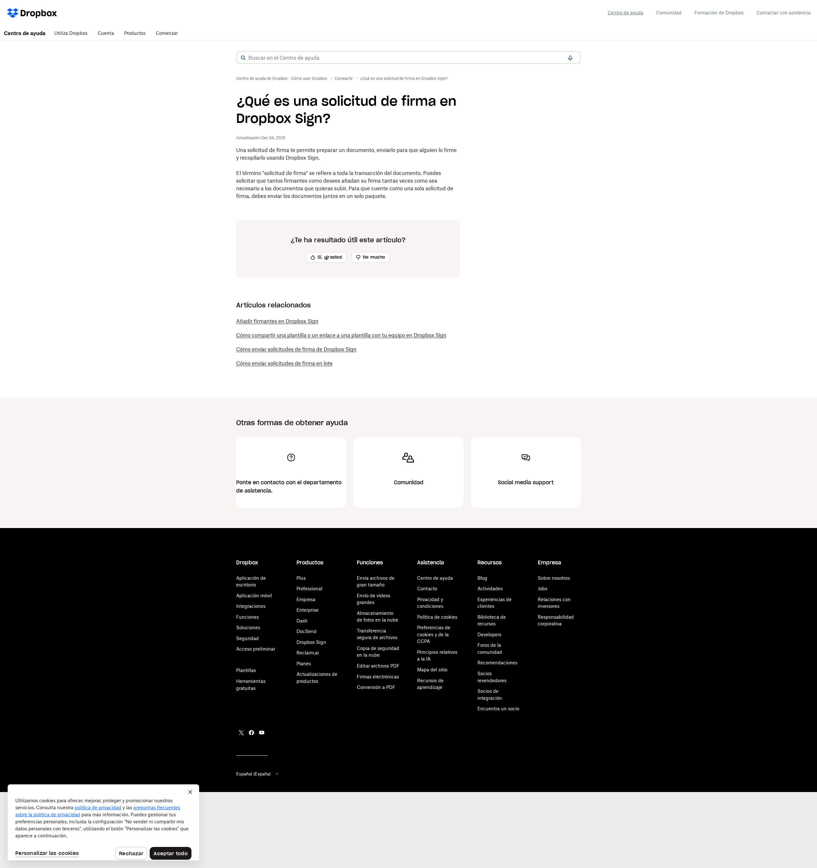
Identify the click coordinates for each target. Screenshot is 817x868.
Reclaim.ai (307, 652)
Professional (309, 588)
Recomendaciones (497, 662)
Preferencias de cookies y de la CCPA (433, 634)
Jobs (542, 588)
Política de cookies (437, 617)
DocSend (306, 631)
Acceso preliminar (255, 649)
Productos (135, 33)
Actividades (490, 588)
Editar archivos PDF (378, 665)
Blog (482, 578)
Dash (302, 620)
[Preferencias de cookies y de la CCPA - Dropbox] (103, 822)
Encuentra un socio (498, 708)
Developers (489, 634)
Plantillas (246, 670)
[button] (243, 58)
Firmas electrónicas (378, 676)
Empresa (305, 599)
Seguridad (247, 638)
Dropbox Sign (311, 642)
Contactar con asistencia (783, 12)
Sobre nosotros (554, 578)
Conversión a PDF (376, 687)
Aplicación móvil (254, 595)
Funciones (247, 617)
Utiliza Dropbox (70, 33)
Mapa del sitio (432, 669)
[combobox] (408, 57)
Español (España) (253, 773)
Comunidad (669, 12)
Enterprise (307, 610)
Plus (301, 578)
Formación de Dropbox (719, 12)
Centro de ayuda (625, 12)
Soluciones (248, 627)
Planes (303, 663)
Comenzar (167, 33)
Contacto (427, 588)
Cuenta (106, 33)
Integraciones (251, 606)
